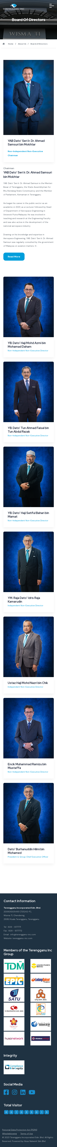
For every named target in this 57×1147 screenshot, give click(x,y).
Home (11, 44)
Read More (14, 256)
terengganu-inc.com (22, 938)
